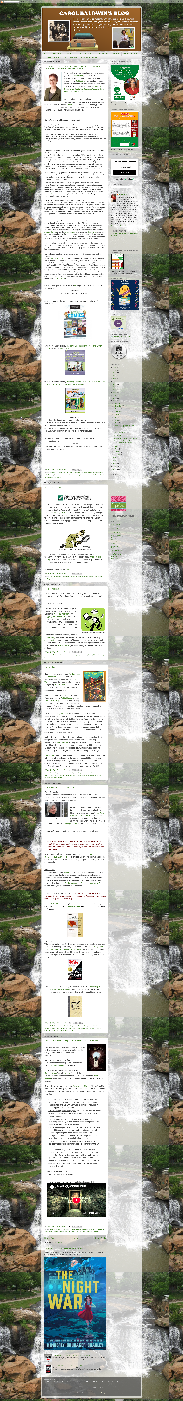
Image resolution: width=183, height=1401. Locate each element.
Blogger (103, 1393)
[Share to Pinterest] (81, 470)
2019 (115, 381)
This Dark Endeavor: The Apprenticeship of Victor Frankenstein (71, 1041)
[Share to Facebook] (79, 470)
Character (63, 1026)
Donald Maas (82, 1026)
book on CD (86, 1229)
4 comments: (61, 1226)
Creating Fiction (73, 906)
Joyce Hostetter (51, 640)
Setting (63, 1028)
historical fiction (59, 1231)
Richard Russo (56, 904)
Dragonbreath (70, 232)
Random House (81, 1231)
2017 (115, 387)
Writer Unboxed (116, 535)
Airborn (67, 1073)
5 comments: (61, 573)
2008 (115, 466)
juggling (77, 655)
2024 (115, 367)
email (67, 570)
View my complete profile (119, 226)
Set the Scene (71, 883)
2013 (115, 398)
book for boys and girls (65, 773)
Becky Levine (54, 1026)
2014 (115, 395)
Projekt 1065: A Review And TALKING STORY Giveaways (72, 1355)
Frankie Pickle (50, 232)
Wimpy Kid (91, 232)
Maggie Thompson (58, 258)
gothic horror (48, 1231)
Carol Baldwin (124, 194)
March (117, 449)
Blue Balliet (53, 773)
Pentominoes (74, 674)
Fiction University (116, 532)
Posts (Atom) (58, 1242)
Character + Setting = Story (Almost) (59, 787)
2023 (115, 370)
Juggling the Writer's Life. (55, 617)
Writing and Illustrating (114, 547)
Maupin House (65, 349)
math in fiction (59, 775)
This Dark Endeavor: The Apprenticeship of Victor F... (124, 441)
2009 (115, 463)
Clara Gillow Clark (117, 550)
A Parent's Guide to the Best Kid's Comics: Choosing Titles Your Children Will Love (84, 89)
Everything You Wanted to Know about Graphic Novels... (125, 426)
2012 (115, 401)
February (118, 452)
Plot (58, 1028)
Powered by (119, 179)
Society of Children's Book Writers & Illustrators (116, 555)
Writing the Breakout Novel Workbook (63, 1030)
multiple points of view (86, 775)
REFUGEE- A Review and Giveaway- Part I (67, 1366)
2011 (114, 458)
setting (66, 872)
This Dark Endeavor (57, 1065)
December (118, 403)
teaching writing (49, 579)
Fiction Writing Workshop (58, 513)
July (116, 417)
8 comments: (61, 469)
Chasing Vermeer (60, 714)
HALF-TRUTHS (57, 54)
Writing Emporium (61, 614)
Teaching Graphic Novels (52, 477)
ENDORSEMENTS (130, 54)
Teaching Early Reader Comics (94, 475)
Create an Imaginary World (92, 883)
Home (46, 54)
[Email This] (73, 470)
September (118, 411)
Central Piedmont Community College (62, 576)
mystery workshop (82, 576)
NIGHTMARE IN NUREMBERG (96, 54)
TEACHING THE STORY (53, 57)
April (116, 446)
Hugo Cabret (81, 221)
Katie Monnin (48, 475)
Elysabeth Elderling (56, 655)
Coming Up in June (52, 487)
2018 (115, 384)
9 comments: (61, 652)
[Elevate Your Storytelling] (119, 360)
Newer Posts (50, 1238)
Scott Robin (60, 278)
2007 (115, 469)
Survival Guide (71, 1028)
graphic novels (98, 472)
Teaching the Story (70, 823)
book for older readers (73, 1229)
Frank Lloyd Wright (52, 701)
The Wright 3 (63, 645)
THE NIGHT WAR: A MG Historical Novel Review (63, 1249)
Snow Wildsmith (76, 76)
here (102, 823)
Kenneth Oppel (50, 1073)
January (117, 454)
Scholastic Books (56, 777)
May (116, 423)
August (117, 414)
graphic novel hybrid (85, 472)
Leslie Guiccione (93, 1026)
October (117, 409)
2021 (115, 376)
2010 (115, 461)
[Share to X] (77, 470)
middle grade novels (72, 775)
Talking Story (81, 81)
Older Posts (100, 1238)
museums (84, 655)
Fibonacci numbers (52, 677)
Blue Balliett (60, 685)
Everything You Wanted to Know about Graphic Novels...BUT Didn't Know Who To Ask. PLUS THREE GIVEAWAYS (72, 67)
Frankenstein (100, 1229)
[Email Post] (69, 469)
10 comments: (62, 1023)
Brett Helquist (63, 742)
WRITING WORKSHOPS (90, 57)
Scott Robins (58, 475)
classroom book (89, 773)
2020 (115, 378)
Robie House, (66, 698)
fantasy (92, 1229)
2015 (115, 392)
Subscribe (124, 172)
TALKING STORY (71, 57)
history (52, 775)
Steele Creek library (95, 576)
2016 (115, 390)
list (75, 286)
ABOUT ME (115, 54)
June (116, 420)
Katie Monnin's (72, 105)
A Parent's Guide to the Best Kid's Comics (64, 472)
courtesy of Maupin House (74, 384)
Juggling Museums (52, 589)
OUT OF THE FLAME (74, 54)
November (118, 406)
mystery (47, 777)
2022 (115, 373)
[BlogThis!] (75, 470)
